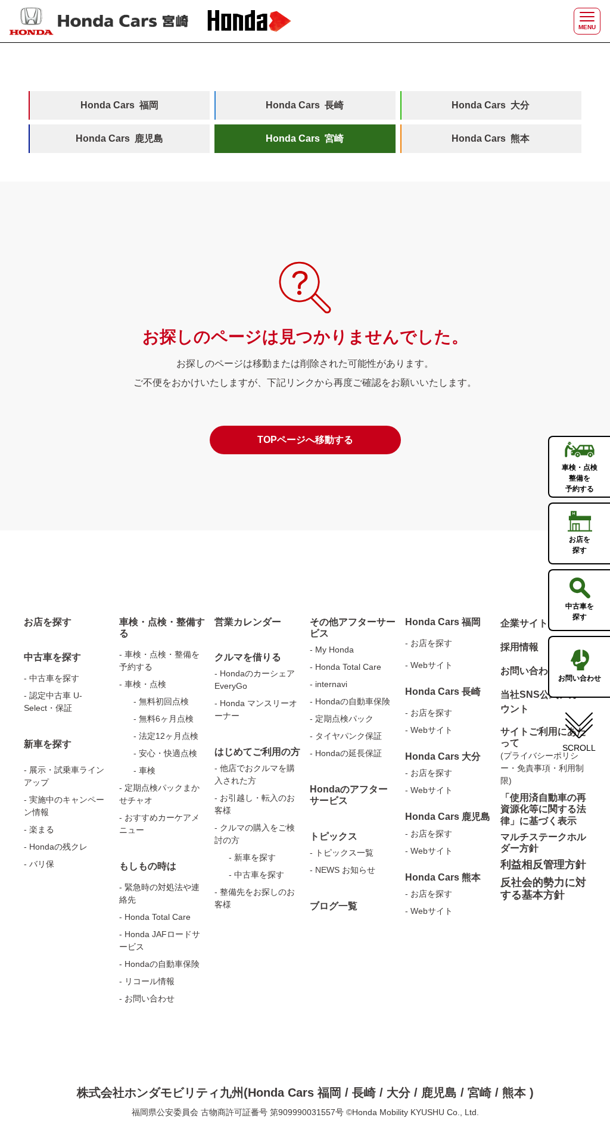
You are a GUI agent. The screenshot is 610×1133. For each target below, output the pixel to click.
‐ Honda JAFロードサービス (159, 940)
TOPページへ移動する (305, 440)
